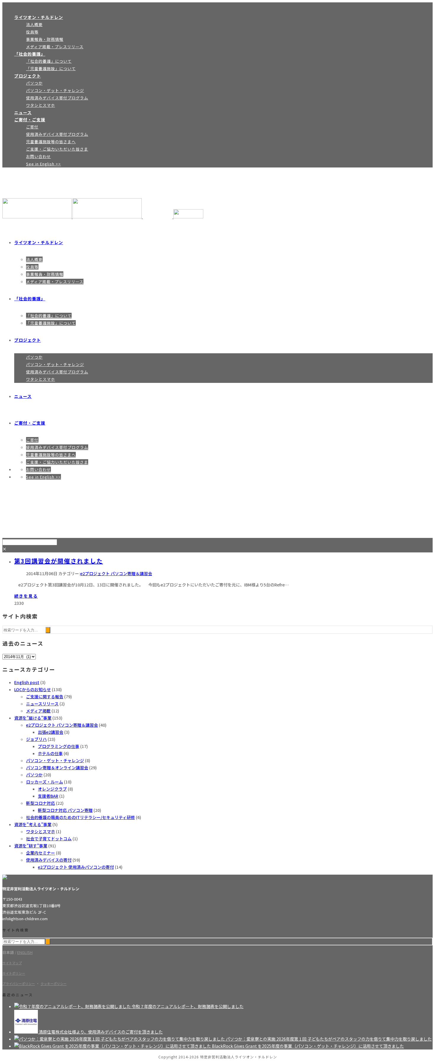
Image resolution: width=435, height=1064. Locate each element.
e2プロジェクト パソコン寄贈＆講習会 (116, 573)
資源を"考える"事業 (32, 824)
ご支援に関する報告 (44, 696)
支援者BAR (48, 796)
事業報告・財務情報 (44, 39)
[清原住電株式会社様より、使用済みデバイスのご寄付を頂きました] (26, 1032)
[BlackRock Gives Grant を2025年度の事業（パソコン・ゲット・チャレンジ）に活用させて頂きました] (113, 1046)
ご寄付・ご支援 (29, 119)
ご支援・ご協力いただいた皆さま (57, 149)
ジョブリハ (36, 739)
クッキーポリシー (54, 983)
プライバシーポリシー (18, 983)
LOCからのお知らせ (32, 689)
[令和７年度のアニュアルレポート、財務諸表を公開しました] (73, 1006)
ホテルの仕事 (50, 753)
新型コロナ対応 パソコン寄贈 (65, 810)
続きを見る (26, 596)
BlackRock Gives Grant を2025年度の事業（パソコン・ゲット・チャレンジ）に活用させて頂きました (308, 1046)
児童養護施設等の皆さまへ (51, 141)
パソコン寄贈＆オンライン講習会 (57, 767)
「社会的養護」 (29, 54)
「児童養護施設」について (51, 68)
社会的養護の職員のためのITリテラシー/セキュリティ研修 (80, 817)
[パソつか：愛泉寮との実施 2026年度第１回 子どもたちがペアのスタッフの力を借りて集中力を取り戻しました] (120, 1039)
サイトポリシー (13, 973)
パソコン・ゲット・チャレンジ (55, 90)
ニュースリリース (42, 704)
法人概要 (34, 24)
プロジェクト (27, 76)
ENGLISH (25, 952)
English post (26, 682)
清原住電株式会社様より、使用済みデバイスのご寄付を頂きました (101, 1032)
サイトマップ (12, 962)
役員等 (32, 32)
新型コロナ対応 (40, 803)
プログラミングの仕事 (58, 746)
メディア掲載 (38, 711)
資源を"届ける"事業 (32, 718)
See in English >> (43, 164)
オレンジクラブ (52, 789)
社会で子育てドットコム (49, 838)
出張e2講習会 (50, 732)
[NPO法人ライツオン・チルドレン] (102, 217)
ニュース (23, 112)
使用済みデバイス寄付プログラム (57, 98)
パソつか (34, 83)
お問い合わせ (38, 156)
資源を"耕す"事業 (30, 846)
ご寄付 (32, 127)
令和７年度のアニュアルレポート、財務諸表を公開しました (188, 1006)
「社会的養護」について (49, 61)
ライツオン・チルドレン (38, 17)
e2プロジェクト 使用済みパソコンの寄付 (76, 867)
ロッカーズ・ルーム (44, 782)
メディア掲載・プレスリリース (54, 46)
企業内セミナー (40, 853)
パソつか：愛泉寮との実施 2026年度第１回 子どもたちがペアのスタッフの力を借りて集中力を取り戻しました (329, 1039)
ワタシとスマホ (40, 105)
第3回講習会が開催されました (58, 561)
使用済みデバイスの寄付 (49, 860)
